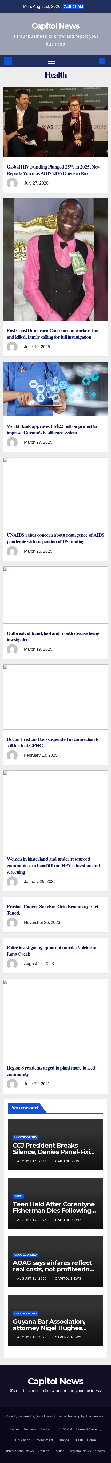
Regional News (80, 1451)
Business (30, 1429)
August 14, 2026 (32, 1161)
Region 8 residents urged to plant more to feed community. (51, 1071)
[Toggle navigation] (52, 61)
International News (20, 1451)
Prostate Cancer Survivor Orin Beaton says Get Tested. (52, 909)
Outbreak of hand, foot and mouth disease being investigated (53, 636)
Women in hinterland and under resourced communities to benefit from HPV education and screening (53, 865)
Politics (59, 1451)
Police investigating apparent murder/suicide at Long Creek (51, 951)
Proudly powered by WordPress (30, 1416)
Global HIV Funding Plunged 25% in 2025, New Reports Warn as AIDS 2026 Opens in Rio (53, 170)
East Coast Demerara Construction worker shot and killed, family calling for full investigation (52, 333)
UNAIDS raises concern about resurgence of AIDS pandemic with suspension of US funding (55, 538)
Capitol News (56, 26)
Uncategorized (25, 1137)
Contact (46, 1429)
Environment (43, 1440)
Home (14, 1429)
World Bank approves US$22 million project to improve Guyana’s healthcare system (52, 429)
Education (22, 1440)
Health (78, 1440)
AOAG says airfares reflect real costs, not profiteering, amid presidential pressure (54, 1269)
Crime (18, 1196)
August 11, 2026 (32, 1278)
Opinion (43, 1451)
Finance (63, 1440)
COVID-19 (64, 1429)
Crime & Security (88, 1429)
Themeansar (95, 1416)
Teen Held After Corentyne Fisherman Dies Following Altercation (54, 1210)
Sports (100, 1451)
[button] (93, 61)
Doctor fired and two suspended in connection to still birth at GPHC (53, 742)
